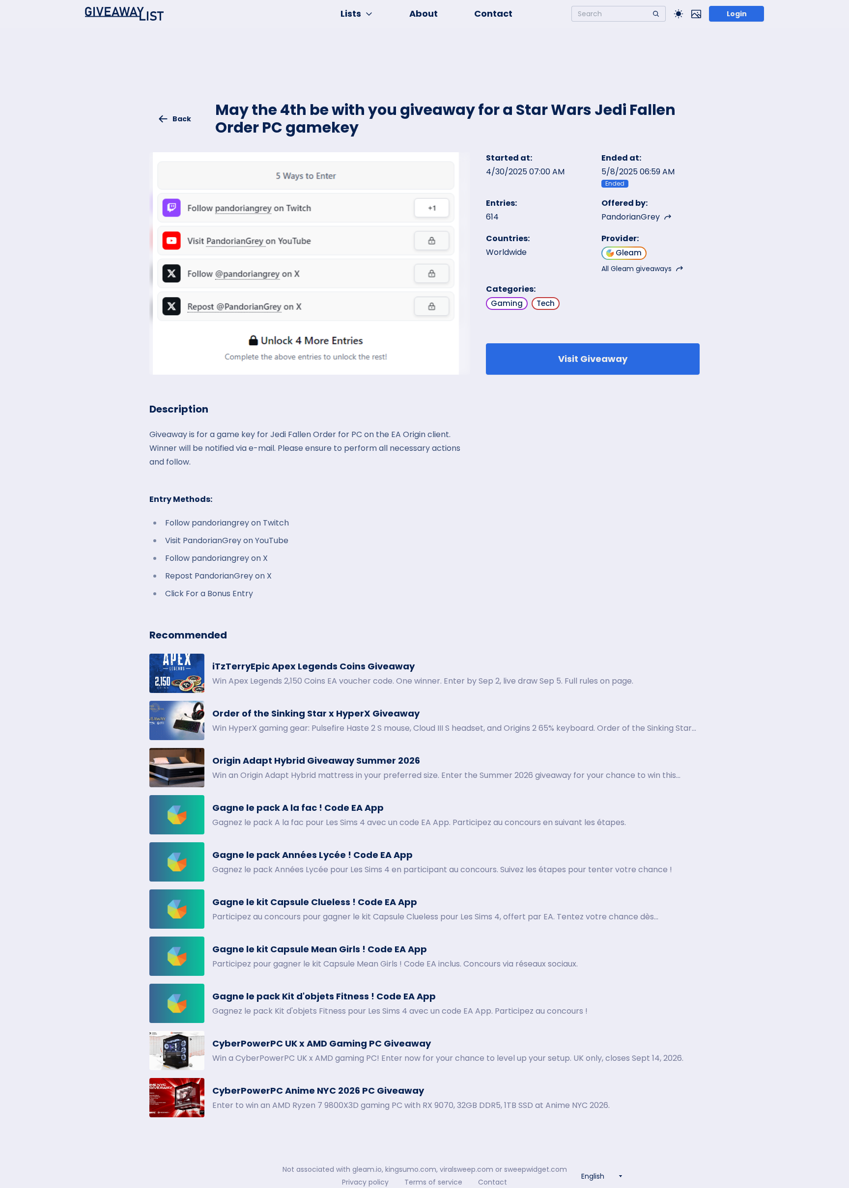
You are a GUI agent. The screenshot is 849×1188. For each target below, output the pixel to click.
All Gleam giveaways (636, 269)
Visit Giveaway (592, 359)
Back (181, 119)
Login (737, 14)
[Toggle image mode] (696, 14)
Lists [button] (350, 13)
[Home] (124, 14)
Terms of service (433, 1182)
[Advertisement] (424, 71)
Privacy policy (365, 1182)
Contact (493, 13)
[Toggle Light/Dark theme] (678, 14)
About (423, 13)
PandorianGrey (630, 216)
